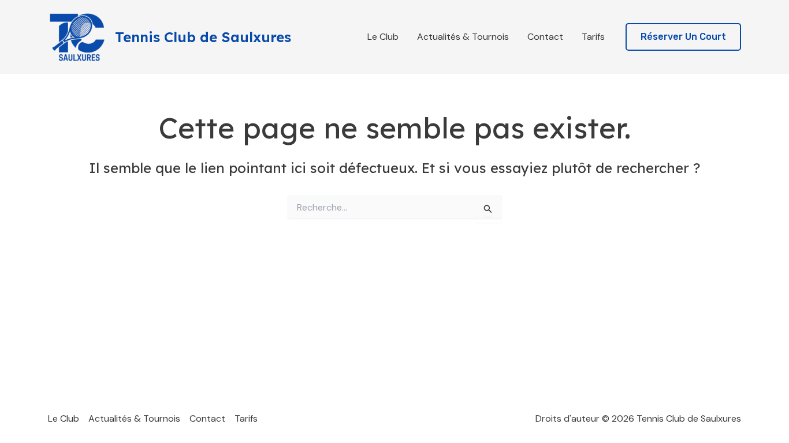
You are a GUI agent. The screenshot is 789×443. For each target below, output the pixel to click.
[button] (683, 37)
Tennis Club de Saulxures (203, 37)
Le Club (383, 37)
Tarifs (593, 37)
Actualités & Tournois (463, 37)
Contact (545, 37)
